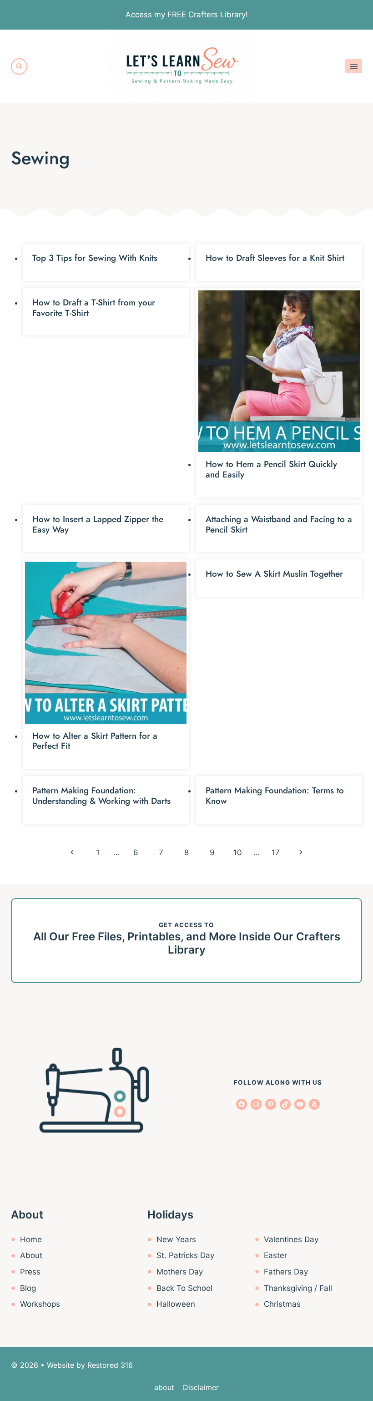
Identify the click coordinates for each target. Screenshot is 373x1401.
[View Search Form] (19, 66)
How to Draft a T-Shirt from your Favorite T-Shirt (93, 307)
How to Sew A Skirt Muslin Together (274, 574)
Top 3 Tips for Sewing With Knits (94, 258)
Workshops (40, 1304)
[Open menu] (353, 66)
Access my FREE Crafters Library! (187, 14)
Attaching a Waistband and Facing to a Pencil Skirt (279, 524)
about (164, 1387)
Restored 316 (110, 1365)
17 (276, 852)
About (31, 1255)
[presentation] (279, 371)
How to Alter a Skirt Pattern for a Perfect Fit (94, 741)
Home (31, 1239)
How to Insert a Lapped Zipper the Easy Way (97, 524)
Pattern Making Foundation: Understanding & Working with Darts (101, 795)
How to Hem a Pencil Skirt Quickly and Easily (271, 469)
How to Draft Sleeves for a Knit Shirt (275, 258)
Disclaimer (201, 1387)
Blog (28, 1288)
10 (237, 852)
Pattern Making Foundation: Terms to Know (275, 795)
